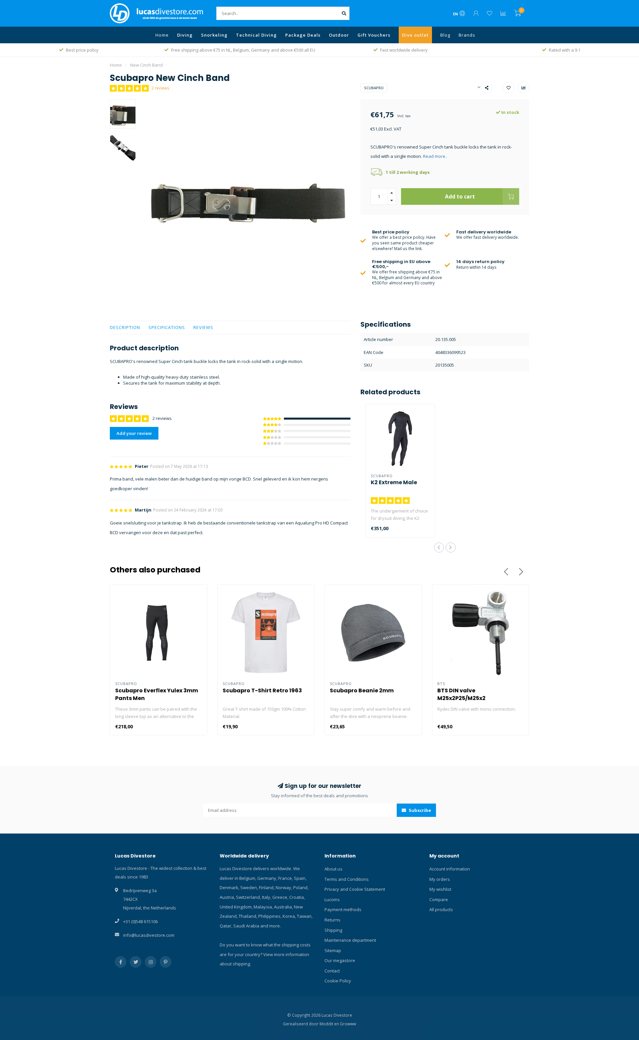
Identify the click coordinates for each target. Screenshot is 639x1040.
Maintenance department (350, 940)
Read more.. (435, 156)
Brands (467, 35)
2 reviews (160, 88)
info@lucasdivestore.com (148, 935)
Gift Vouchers (373, 35)
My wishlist (440, 889)
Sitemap (332, 950)
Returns (332, 920)
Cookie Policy (337, 981)
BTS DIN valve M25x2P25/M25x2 (461, 694)
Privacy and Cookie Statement (354, 889)
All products (441, 909)
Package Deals (302, 35)
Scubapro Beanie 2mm (362, 690)
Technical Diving (256, 35)
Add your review (134, 433)
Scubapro (374, 87)
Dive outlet (415, 35)
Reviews (203, 327)
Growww (348, 1023)
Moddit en (330, 1023)
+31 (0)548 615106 (140, 921)
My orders (439, 879)
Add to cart (460, 196)
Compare (438, 899)
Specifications (166, 327)
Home (162, 35)
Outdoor (339, 35)
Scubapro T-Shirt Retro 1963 (262, 690)
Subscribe (419, 810)
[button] (439, 547)
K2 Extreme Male (394, 482)
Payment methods (342, 909)
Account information (449, 869)
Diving (185, 35)
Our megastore (339, 960)
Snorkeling (214, 35)
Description (125, 327)
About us (333, 869)
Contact (332, 971)
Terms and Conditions (346, 879)
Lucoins (332, 899)
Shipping (333, 930)
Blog (445, 35)
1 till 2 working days (408, 172)
